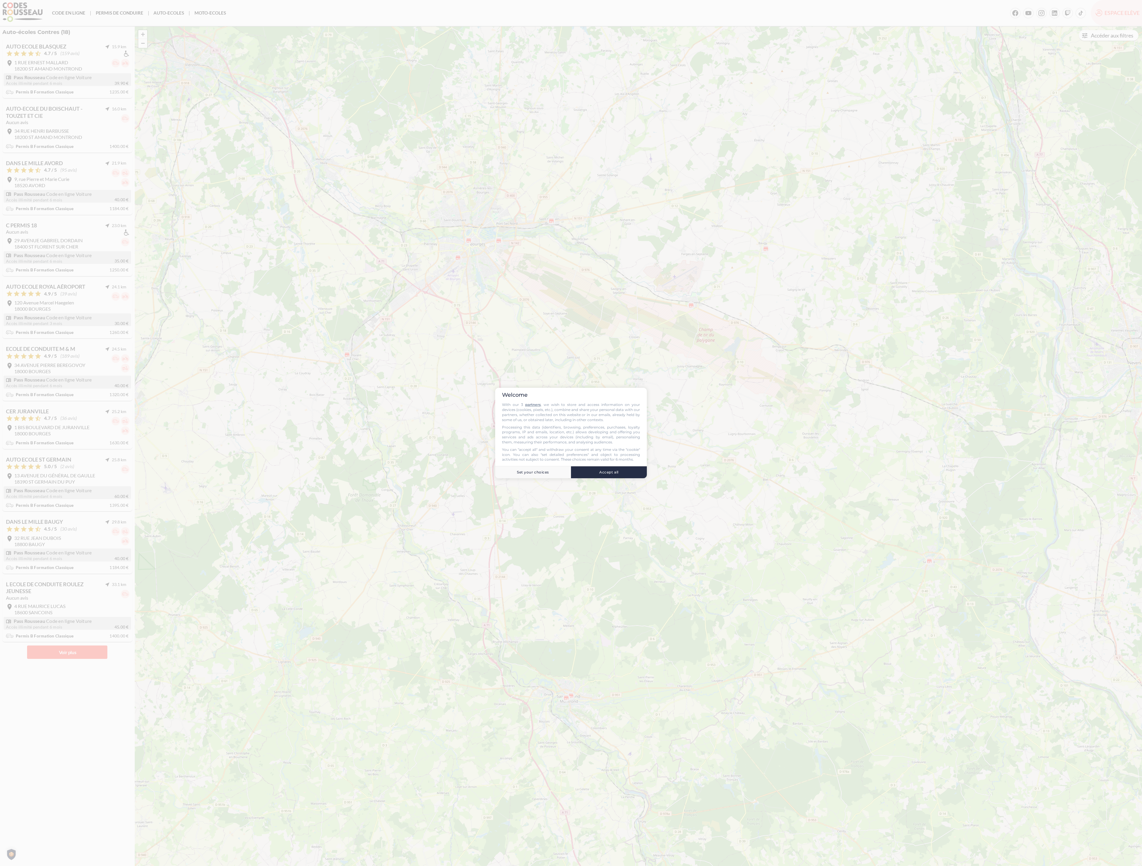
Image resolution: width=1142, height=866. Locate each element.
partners (533, 404)
